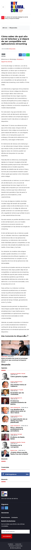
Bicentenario (5, 517)
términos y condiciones (15, 546)
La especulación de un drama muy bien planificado (19, 420)
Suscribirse (7, 536)
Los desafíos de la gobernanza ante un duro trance (18, 411)
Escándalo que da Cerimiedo (17, 393)
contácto (10, 544)
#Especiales (13, 28)
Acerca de (18, 544)
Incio (5, 28)
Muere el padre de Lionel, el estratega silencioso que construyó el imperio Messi (14, 360)
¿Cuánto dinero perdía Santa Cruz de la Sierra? (19, 453)
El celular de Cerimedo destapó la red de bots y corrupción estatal (16, 17)
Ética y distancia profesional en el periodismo (17, 429)
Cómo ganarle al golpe (19, 376)
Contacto (14, 517)
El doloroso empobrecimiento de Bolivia (18, 402)
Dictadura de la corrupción (16, 446)
